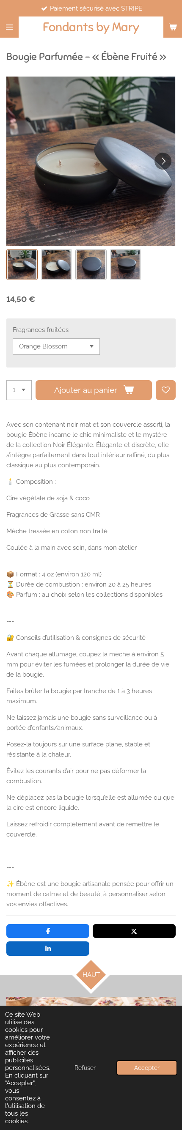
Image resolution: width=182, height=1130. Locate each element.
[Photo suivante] (162, 161)
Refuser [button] (85, 1067)
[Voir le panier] (172, 27)
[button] (22, 264)
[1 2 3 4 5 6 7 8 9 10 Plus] (19, 390)
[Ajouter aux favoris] (166, 390)
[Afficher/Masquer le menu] (9, 27)
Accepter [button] (147, 1067)
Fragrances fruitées (41, 330)
